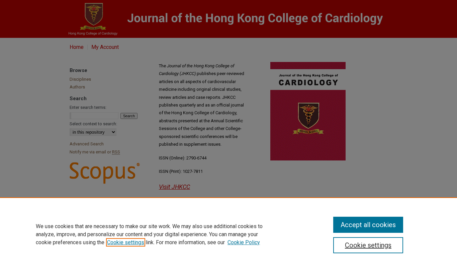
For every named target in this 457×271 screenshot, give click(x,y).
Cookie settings (125, 242)
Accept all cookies (368, 225)
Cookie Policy (243, 242)
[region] (228, 234)
